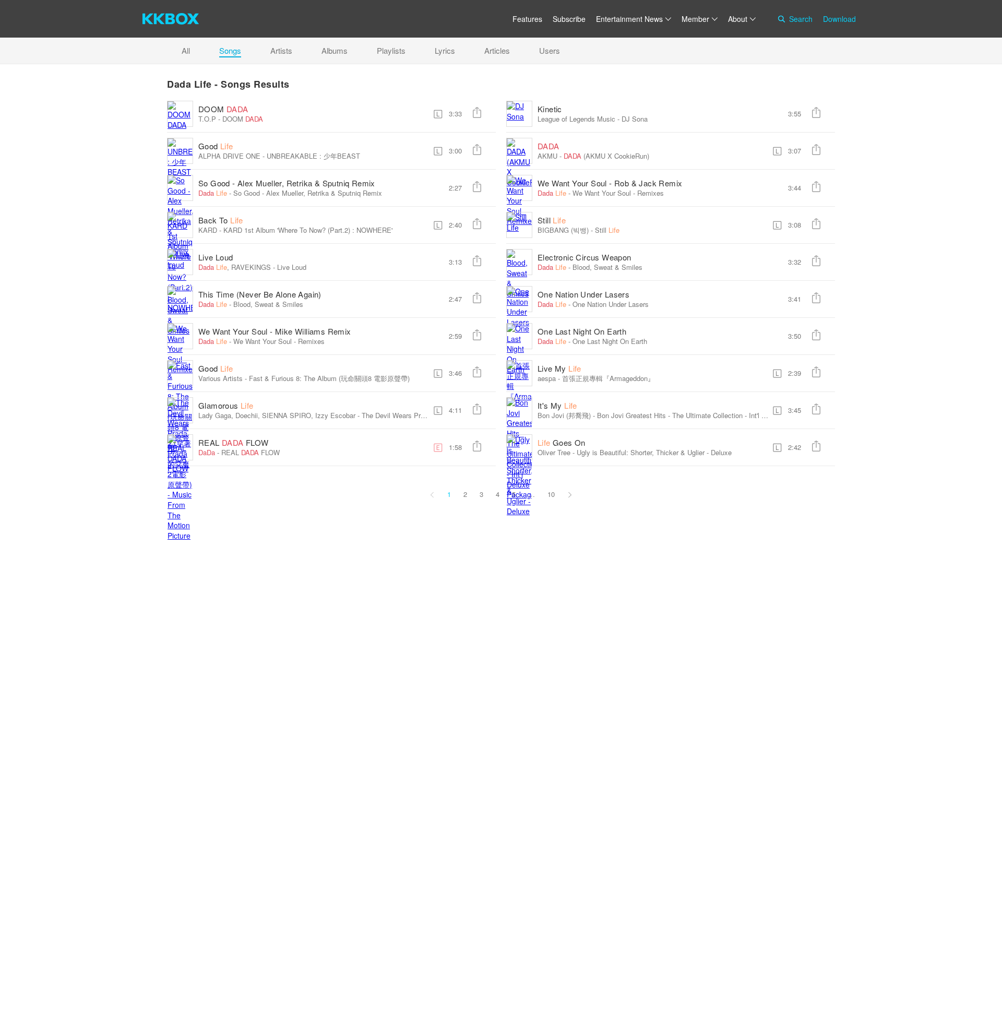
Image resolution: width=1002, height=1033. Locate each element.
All (186, 50)
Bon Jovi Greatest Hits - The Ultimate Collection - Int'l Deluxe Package (704, 415)
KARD (207, 230)
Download (839, 19)
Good (215, 145)
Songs (230, 50)
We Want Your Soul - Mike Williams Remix (274, 331)
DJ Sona (635, 119)
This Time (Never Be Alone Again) (259, 294)
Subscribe (569, 19)
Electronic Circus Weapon (584, 257)
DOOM (223, 108)
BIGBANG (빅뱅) (563, 230)
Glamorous (226, 405)
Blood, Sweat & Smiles (607, 267)
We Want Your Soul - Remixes (618, 193)
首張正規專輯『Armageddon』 (608, 378)
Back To (220, 220)
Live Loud (215, 257)
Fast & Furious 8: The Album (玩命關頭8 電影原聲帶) (329, 378)
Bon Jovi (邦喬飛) (564, 415)
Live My (559, 368)
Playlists (391, 50)
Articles (497, 50)
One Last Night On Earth (582, 331)
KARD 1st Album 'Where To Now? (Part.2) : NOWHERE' (307, 230)
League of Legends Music (576, 119)
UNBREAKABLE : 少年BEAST (313, 156)
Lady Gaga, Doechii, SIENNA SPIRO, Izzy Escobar (276, 415)
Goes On (562, 442)
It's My (557, 405)
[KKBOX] (170, 19)
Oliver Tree (554, 452)
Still (552, 220)
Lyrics (445, 50)
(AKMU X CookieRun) (606, 156)
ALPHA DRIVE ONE (229, 156)
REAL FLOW (233, 442)
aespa (547, 378)
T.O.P (207, 119)
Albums (334, 50)
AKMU (547, 156)
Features (527, 19)
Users (549, 50)
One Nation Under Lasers (583, 294)
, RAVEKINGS (234, 267)
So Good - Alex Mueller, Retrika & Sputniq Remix (286, 182)
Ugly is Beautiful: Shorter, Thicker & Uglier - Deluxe (654, 452)
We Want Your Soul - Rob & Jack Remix (610, 182)
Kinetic (550, 108)
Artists (281, 50)
